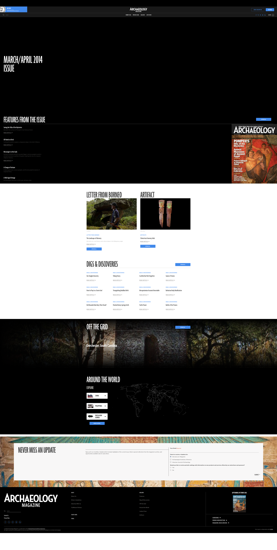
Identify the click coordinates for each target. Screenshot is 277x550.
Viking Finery (116, 276)
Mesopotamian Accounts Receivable (149, 290)
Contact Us (6, 515)
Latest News (149, 15)
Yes (173, 467)
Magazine (178, 457)
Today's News (74, 515)
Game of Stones (170, 276)
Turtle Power (143, 305)
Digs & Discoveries (145, 500)
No (173, 470)
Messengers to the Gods (10, 152)
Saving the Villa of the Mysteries (13, 127)
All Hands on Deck (9, 139)
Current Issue (128, 15)
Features (142, 496)
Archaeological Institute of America (181, 459)
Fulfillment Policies (76, 507)
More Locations (97, 423)
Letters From (143, 511)
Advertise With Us (76, 504)
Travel (72, 519)
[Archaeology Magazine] (31, 508)
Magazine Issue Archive (220, 523)
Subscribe (270, 10)
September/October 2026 (239, 493)
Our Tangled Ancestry (93, 276)
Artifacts (142, 515)
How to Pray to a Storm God (94, 290)
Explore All (94, 249)
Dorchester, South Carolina (102, 345)
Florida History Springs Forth (121, 305)
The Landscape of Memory (94, 238)
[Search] (3, 15)
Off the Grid (143, 504)
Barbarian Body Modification (174, 290)
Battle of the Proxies (171, 305)
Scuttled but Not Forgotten (147, 276)
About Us (73, 496)
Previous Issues (136, 15)
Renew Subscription (258, 10)
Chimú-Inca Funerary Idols (147, 238)
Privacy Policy (7, 518)
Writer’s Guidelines (76, 500)
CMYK (271, 529)
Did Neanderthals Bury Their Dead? (96, 305)
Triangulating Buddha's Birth (121, 290)
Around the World (144, 507)
